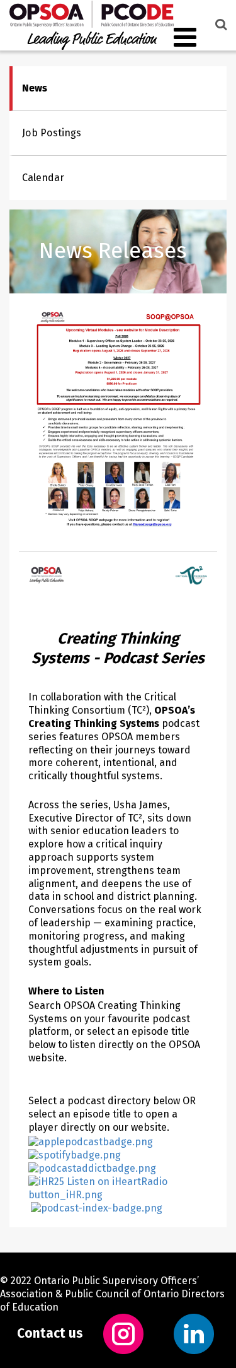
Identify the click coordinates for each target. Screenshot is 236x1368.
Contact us (50, 1333)
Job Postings (51, 133)
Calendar (43, 178)
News (34, 88)
